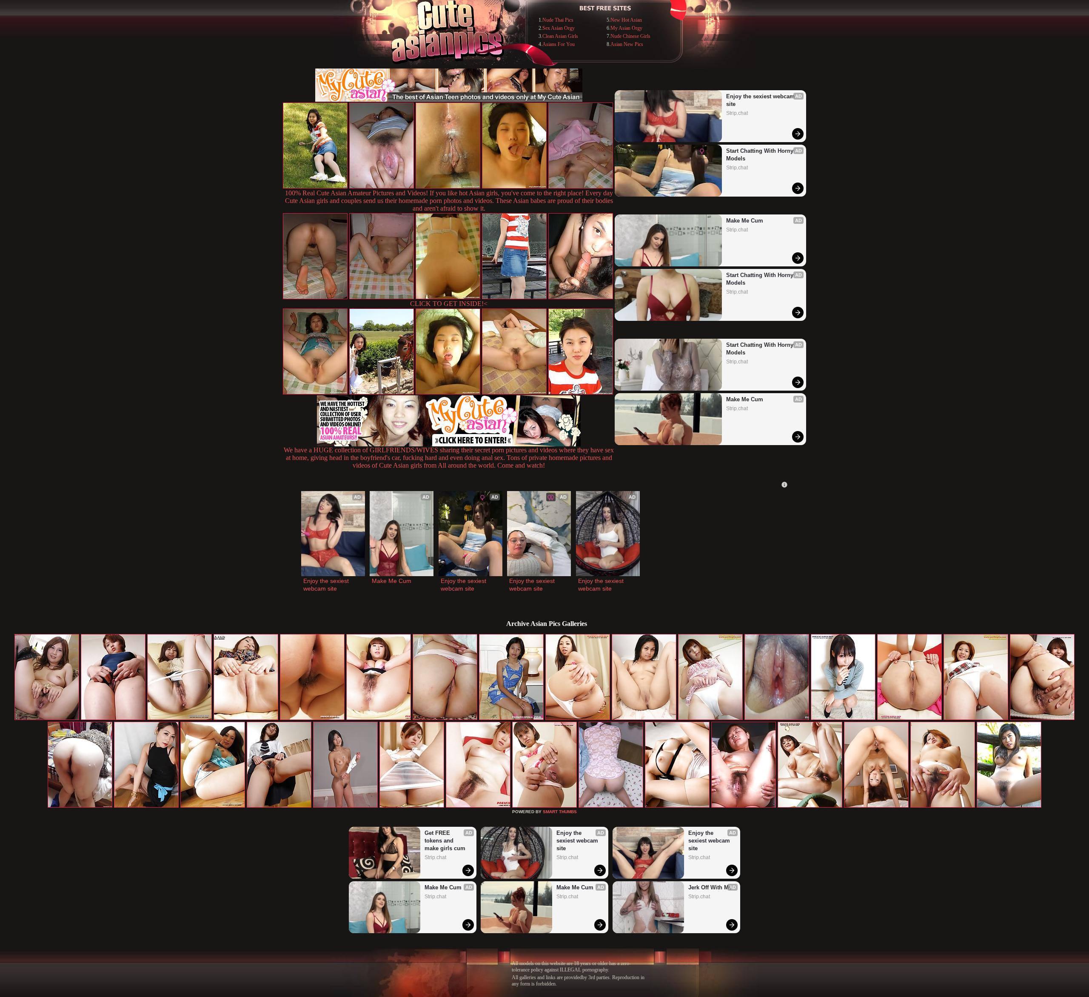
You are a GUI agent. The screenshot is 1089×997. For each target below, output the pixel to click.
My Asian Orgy (626, 28)
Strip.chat (737, 113)
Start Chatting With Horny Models (760, 155)
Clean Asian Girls (560, 36)
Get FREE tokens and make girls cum (445, 840)
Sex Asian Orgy (558, 28)
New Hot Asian (626, 20)
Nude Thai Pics (557, 20)
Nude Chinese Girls (630, 36)
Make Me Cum (744, 220)
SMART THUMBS (560, 811)
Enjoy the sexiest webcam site (761, 100)
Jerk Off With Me (710, 887)
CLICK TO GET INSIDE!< (448, 303)
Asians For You (558, 44)
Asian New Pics (626, 44)
